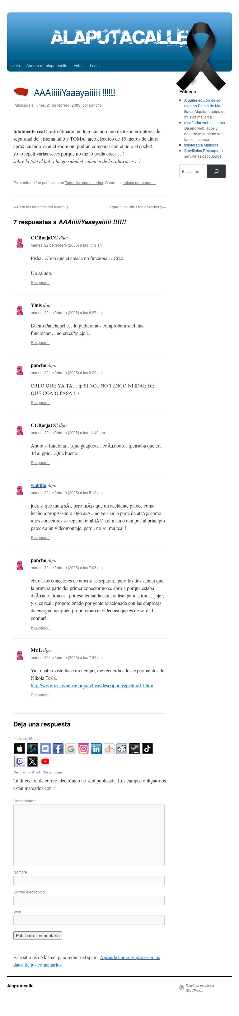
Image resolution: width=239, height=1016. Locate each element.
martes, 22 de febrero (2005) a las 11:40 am (68, 432)
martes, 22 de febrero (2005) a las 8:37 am (67, 312)
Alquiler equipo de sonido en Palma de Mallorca (203, 105)
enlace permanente (139, 182)
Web (17, 911)
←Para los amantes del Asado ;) (40, 206)
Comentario (24, 800)
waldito (38, 485)
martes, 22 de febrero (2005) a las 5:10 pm (67, 492)
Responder (40, 282)
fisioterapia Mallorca (201, 144)
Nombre (20, 872)
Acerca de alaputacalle (46, 65)
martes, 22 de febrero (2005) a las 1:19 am (67, 245)
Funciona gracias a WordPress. (199, 988)
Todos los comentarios (84, 182)
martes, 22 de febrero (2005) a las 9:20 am (67, 372)
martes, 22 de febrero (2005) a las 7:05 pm (67, 567)
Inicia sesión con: (28, 738)
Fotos (78, 65)
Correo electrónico (29, 891)
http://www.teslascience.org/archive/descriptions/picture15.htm (92, 685)
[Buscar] (216, 171)
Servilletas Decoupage (203, 150)
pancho (95, 105)
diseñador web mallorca (204, 122)
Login (95, 65)
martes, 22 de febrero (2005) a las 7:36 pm (67, 657)
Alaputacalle (20, 985)
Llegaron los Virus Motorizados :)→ (136, 206)
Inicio (15, 65)
